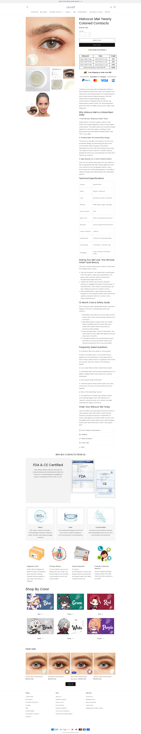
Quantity (81, 31)
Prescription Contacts (32, 714)
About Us (58, 696)
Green (69, 614)
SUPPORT (28, 717)
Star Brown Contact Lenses (56, 676)
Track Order (89, 705)
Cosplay (28, 705)
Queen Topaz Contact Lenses (34, 676)
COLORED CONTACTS (32, 702)
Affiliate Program (61, 699)
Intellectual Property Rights (64, 714)
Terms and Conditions (62, 711)
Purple (99, 638)
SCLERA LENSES (30, 711)
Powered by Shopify (74, 732)
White (69, 638)
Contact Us (89, 696)
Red (99, 614)
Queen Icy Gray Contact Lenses (102, 676)
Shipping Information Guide (94, 708)
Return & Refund (91, 702)
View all (70, 684)
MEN (27, 708)
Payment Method (61, 708)
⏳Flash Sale (29, 696)
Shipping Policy (90, 699)
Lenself (67, 732)
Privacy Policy (60, 705)
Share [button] (82, 447)
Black (39, 638)
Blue (39, 614)
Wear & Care (60, 702)
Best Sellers (29, 699)
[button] (27, 7)
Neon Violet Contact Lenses (79, 676)
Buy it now (97, 45)
